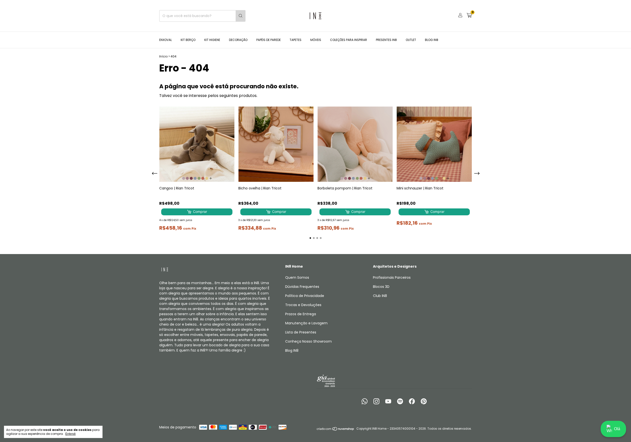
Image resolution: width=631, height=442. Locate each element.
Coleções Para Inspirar (348, 40)
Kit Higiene (212, 40)
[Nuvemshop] (335, 430)
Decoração (238, 40)
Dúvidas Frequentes (302, 286)
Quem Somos (297, 277)
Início (163, 56)
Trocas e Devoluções (303, 304)
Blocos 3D (381, 286)
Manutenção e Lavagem (306, 323)
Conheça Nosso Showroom (308, 341)
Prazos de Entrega (300, 314)
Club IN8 (380, 295)
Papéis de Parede (268, 40)
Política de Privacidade (304, 295)
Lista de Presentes (300, 332)
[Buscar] (240, 16)
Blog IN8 (431, 40)
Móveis (315, 40)
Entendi (70, 434)
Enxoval (165, 40)
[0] (469, 16)
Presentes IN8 (386, 40)
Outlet (411, 40)
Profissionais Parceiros (392, 277)
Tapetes (295, 40)
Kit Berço (188, 40)
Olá (617, 429)
